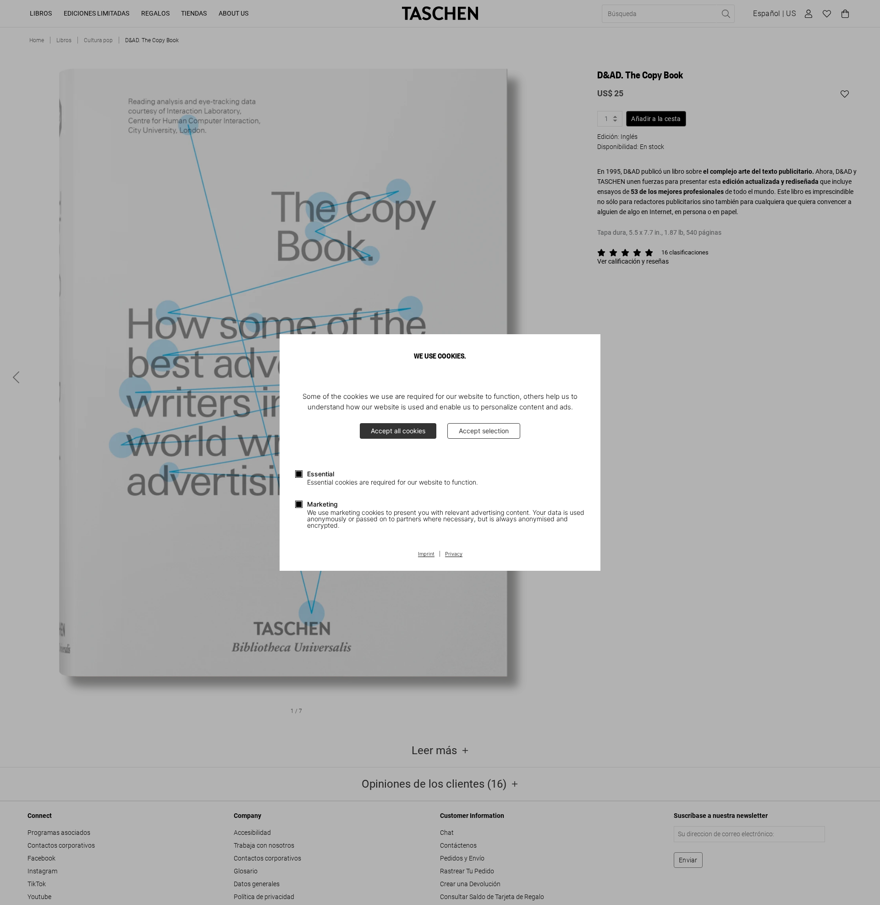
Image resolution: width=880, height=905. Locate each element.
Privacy (453, 554)
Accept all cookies (398, 431)
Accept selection (484, 431)
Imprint (426, 554)
